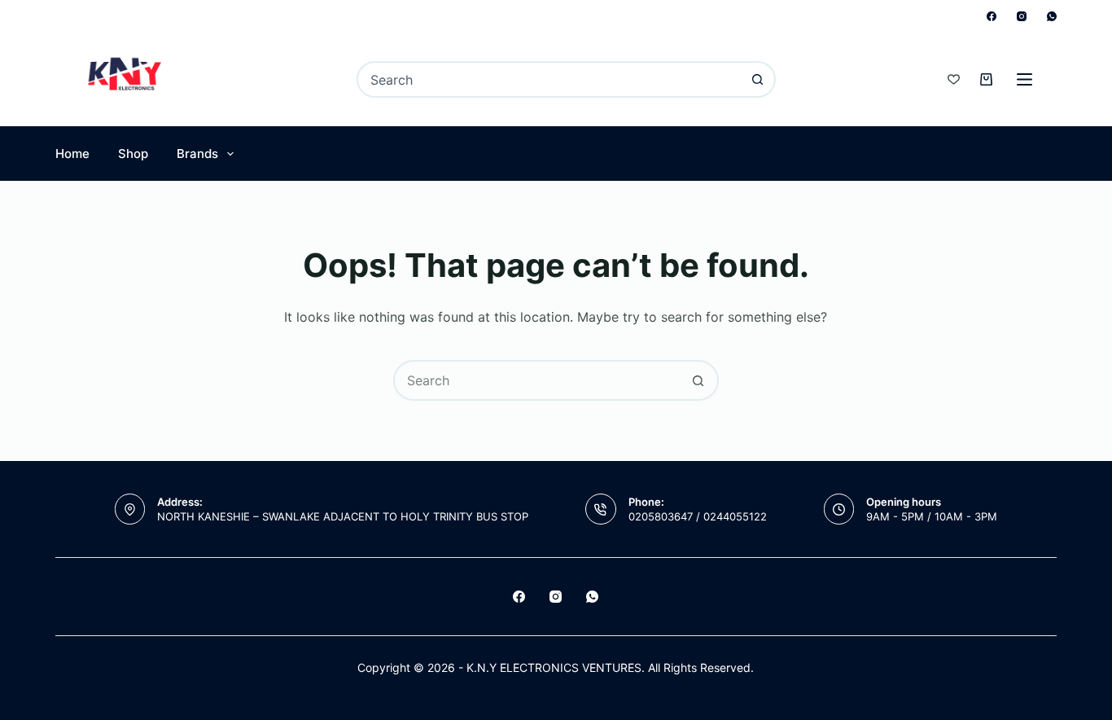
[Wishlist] (954, 79)
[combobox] (550, 79)
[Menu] (1024, 79)
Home (72, 153)
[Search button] (757, 79)
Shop (133, 153)
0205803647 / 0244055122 (697, 516)
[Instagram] (1022, 16)
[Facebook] (991, 16)
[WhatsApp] (1052, 16)
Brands (197, 153)
